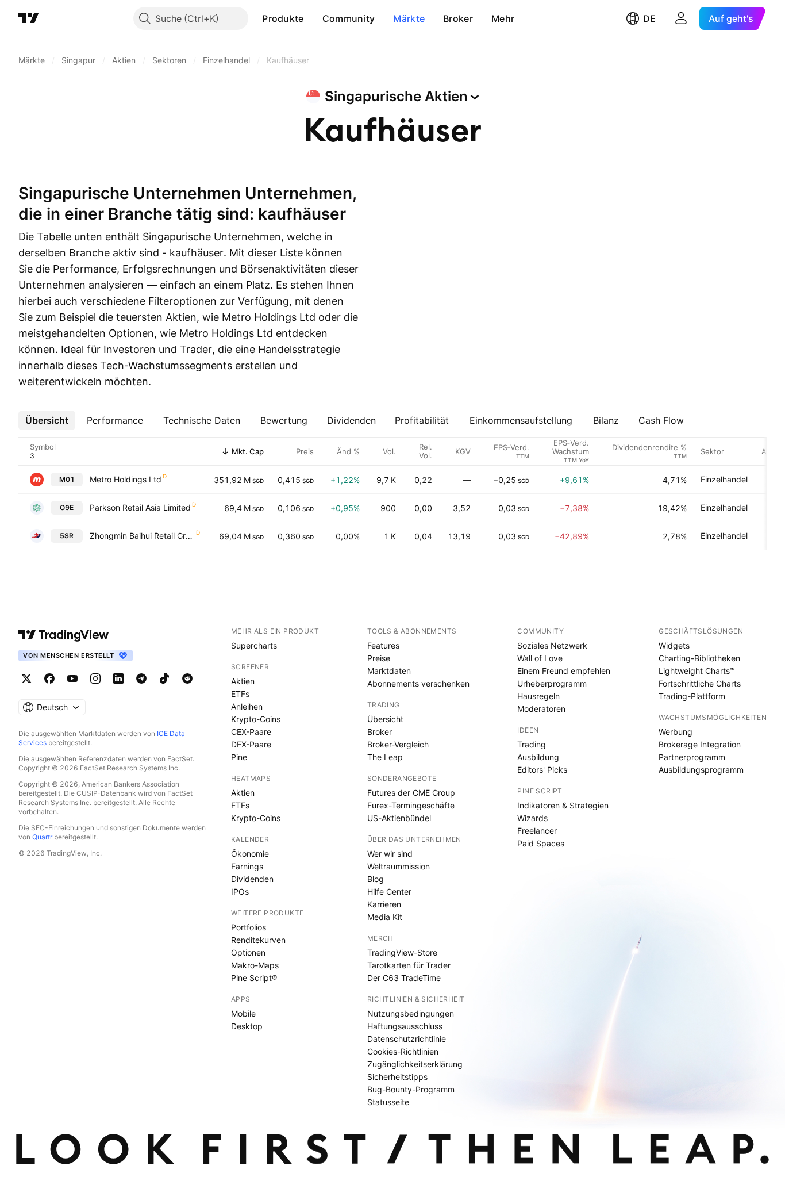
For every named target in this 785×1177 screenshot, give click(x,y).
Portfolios (248, 927)
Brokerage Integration (700, 744)
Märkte (409, 18)
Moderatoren (541, 709)
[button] (312, 18)
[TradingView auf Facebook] (49, 678)
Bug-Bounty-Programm (411, 1089)
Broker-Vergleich (398, 744)
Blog (375, 879)
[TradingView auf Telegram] (141, 678)
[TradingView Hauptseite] (28, 18)
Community (348, 18)
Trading (531, 744)
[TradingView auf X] (26, 678)
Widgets (674, 645)
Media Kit (384, 917)
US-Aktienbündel (399, 818)
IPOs (240, 891)
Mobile (243, 1013)
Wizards (532, 818)
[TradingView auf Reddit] (187, 678)
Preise (378, 658)
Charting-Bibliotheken (699, 658)
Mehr (502, 18)
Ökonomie (250, 853)
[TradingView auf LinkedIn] (118, 678)
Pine (239, 757)
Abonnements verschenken (418, 683)
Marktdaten (389, 671)
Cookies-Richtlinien (402, 1051)
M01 (67, 479)
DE (649, 18)
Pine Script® (254, 978)
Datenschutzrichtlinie (406, 1039)
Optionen (248, 952)
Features (383, 645)
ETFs (240, 694)
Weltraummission (398, 866)
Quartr (42, 837)
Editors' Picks (542, 770)
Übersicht (385, 719)
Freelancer (537, 830)
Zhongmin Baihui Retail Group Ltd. (142, 535)
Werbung (675, 732)
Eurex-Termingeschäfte (411, 805)
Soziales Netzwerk (552, 645)
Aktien (243, 681)
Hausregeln (538, 696)
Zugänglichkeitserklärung (415, 1064)
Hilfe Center (389, 891)
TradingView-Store (402, 952)
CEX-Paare (251, 732)
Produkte (282, 18)
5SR (67, 535)
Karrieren (384, 904)
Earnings (247, 866)
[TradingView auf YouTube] (72, 678)
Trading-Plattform (692, 696)
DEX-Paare (251, 744)
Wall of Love (540, 658)
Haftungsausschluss (404, 1026)
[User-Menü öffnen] (680, 18)
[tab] (46, 420)
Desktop (247, 1026)
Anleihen (247, 706)
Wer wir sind (390, 853)
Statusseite (388, 1102)
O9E (67, 507)
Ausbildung (538, 757)
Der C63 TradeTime (404, 978)
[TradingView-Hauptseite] (63, 635)
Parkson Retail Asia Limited (140, 507)
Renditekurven (258, 940)
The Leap (385, 757)
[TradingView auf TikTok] (164, 678)
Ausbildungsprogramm (701, 770)
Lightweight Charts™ (697, 671)
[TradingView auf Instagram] (95, 678)
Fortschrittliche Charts (700, 683)
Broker (458, 18)
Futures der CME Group (411, 793)
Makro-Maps (255, 965)
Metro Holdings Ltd (125, 479)
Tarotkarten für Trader (409, 965)
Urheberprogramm (552, 683)
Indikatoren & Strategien (563, 805)
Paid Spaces (540, 843)
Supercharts (254, 645)
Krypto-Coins (255, 719)
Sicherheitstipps (397, 1077)
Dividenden (252, 879)
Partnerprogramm (692, 757)
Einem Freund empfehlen (563, 671)
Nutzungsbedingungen (410, 1013)
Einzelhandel (724, 479)
